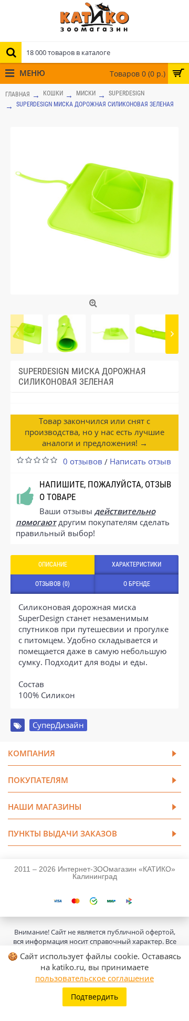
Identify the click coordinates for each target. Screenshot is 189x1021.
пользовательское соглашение (94, 978)
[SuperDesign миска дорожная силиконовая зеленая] (94, 211)
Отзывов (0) (52, 584)
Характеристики (136, 564)
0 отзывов (82, 461)
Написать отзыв (140, 461)
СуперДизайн (58, 725)
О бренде (136, 584)
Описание (52, 564)
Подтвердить (94, 997)
